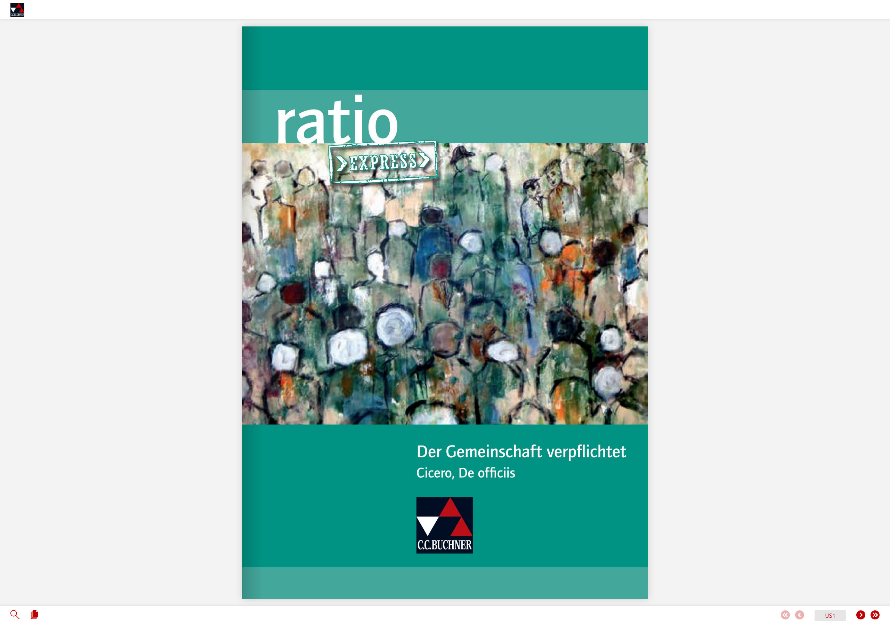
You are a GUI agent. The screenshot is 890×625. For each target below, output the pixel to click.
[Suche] (14, 615)
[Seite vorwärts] (860, 615)
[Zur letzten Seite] (875, 615)
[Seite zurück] (799, 615)
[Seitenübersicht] (34, 615)
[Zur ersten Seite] (785, 615)
